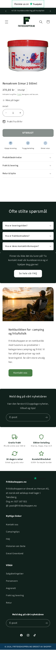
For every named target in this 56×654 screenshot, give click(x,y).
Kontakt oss (20, 373)
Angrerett (11, 588)
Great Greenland (14, 553)
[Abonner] (46, 417)
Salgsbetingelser (15, 573)
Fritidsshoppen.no (22, 646)
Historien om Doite (16, 546)
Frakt (19, 94)
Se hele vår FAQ (28, 273)
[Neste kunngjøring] (50, 11)
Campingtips (12, 531)
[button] (6, 21)
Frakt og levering (15, 595)
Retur (9, 602)
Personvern (12, 581)
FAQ (8, 539)
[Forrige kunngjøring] (6, 11)
